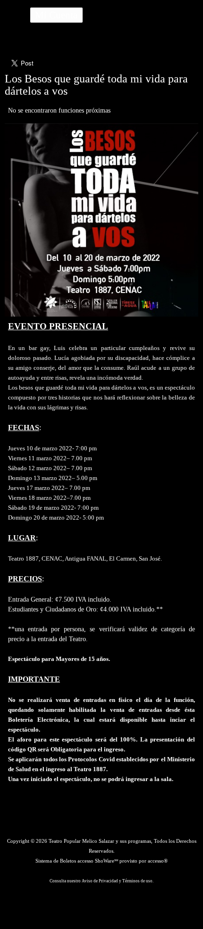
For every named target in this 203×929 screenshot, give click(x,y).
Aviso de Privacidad (100, 881)
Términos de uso (137, 881)
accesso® (158, 861)
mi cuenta (56, 14)
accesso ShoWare (97, 861)
